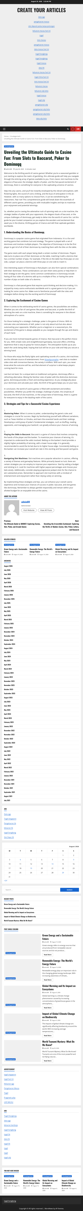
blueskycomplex (52, 359)
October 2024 (8, 640)
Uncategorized (9, 146)
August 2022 (8, 747)
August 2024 (8, 648)
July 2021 (7, 800)
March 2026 (8, 586)
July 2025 (7, 603)
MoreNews (49, 1208)
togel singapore (10, 1074)
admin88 (9, 169)
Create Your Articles (41, 10)
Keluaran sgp (9, 1084)
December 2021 (9, 780)
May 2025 (7, 611)
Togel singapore (10, 819)
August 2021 (8, 796)
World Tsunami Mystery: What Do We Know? (18, 920)
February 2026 (9, 590)
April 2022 (7, 763)
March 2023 (8, 718)
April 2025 (7, 615)
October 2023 (8, 689)
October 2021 (8, 788)
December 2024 (9, 632)
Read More (48, 955)
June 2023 (7, 706)
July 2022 (7, 751)
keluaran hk (8, 828)
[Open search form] (68, 129)
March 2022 (8, 767)
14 (52, 864)
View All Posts (46, 510)
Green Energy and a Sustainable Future (15, 550)
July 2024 (7, 652)
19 (31, 868)
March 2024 (8, 669)
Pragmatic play (9, 1097)
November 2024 (9, 636)
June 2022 (7, 755)
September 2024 (9, 644)
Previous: (22, 524)
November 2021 (9, 784)
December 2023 (9, 681)
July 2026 (7, 570)
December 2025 (9, 599)
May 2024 (7, 660)
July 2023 (7, 701)
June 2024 (7, 656)
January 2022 (8, 775)
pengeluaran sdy (41, 104)
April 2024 (7, 664)
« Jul (5, 880)
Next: (61, 525)
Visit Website (28, 510)
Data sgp (7, 814)
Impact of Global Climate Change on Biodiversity (20, 916)
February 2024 (9, 673)
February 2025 (9, 623)
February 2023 (9, 722)
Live (78, 129)
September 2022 (9, 743)
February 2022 (9, 771)
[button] (4, 129)
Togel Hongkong (10, 1116)
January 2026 (8, 595)
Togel (6, 1093)
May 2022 (7, 759)
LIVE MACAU (8, 1102)
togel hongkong (10, 832)
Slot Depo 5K (9, 837)
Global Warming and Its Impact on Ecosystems (66, 550)
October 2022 (8, 738)
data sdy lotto (41, 118)
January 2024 (8, 677)
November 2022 (9, 734)
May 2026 (7, 578)
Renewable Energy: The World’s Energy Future (41, 550)
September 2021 (9, 792)
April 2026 (7, 582)
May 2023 (7, 710)
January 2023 (8, 726)
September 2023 (9, 693)
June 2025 (7, 607)
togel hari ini (9, 1079)
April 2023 (7, 714)
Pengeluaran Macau (11, 1088)
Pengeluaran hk (10, 823)
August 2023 (8, 697)
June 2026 (7, 574)
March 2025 (8, 619)
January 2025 (8, 627)
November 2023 (9, 685)
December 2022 (9, 730)
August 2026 (8, 566)
